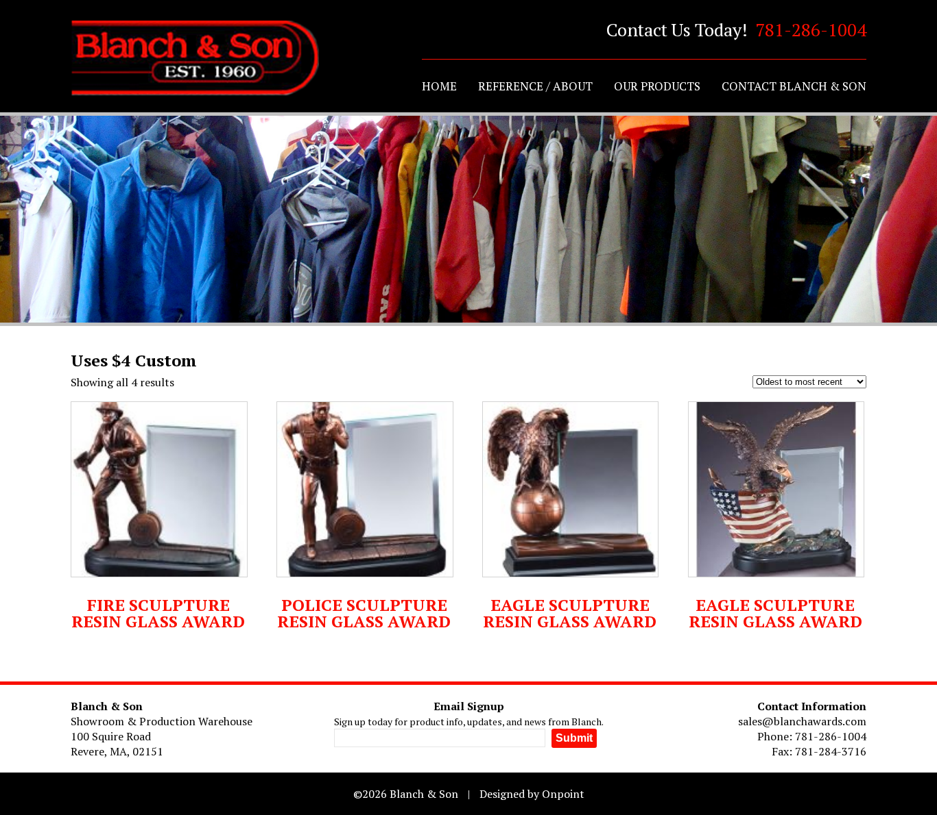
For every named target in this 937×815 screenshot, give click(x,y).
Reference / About (535, 86)
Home (439, 86)
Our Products (657, 86)
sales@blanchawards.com (802, 721)
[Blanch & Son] (195, 58)
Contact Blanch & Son (794, 86)
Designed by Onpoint (531, 793)
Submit (574, 738)
